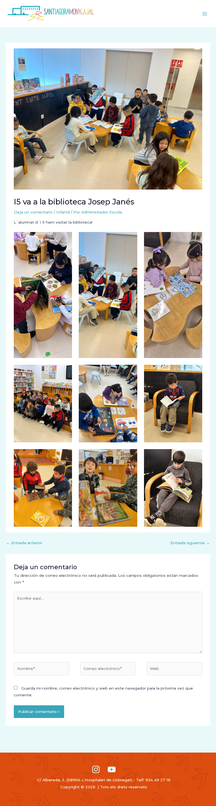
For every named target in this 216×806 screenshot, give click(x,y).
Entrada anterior (24, 543)
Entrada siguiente (190, 543)
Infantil (63, 212)
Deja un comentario (33, 212)
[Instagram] (96, 769)
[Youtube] (111, 769)
